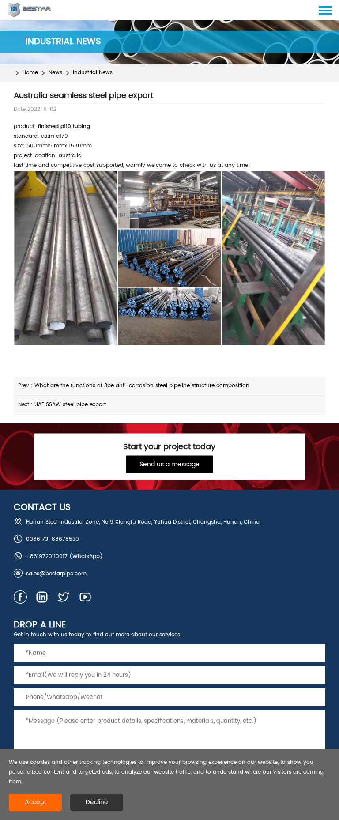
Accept (35, 802)
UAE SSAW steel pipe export (70, 405)
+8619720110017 (47, 556)
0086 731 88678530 (52, 539)
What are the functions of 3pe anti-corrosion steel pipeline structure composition (141, 386)
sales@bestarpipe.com (56, 574)
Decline (97, 802)
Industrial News (93, 72)
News (55, 72)
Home (30, 72)
